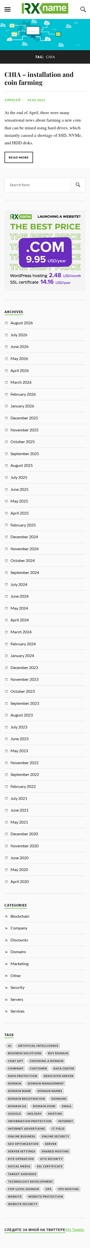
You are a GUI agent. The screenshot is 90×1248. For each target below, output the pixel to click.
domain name (19, 1090)
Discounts (19, 939)
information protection (30, 1121)
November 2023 (24, 679)
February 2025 (23, 525)
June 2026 (19, 346)
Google (14, 1113)
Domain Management (46, 1083)
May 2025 (19, 501)
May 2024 (19, 608)
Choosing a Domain (47, 1061)
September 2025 (24, 453)
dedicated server (59, 1075)
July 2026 (18, 334)
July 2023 (18, 726)
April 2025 (19, 513)
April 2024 (19, 619)
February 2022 (23, 786)
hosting (55, 1113)
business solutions (25, 1053)
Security (17, 987)
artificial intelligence (38, 1045)
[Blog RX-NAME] (45, 11)
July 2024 (18, 584)
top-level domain (23, 1189)
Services (17, 1011)
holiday (35, 1113)
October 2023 (22, 691)
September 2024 (24, 572)
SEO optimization (23, 1143)
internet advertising (26, 1128)
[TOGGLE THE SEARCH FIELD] (83, 9)
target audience (22, 1174)
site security (51, 1158)
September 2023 (24, 703)
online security (55, 1136)
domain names (50, 1090)
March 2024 (21, 631)
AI (10, 1045)
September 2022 (24, 774)
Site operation (21, 1158)
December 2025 (24, 417)
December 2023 (24, 667)
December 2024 (24, 536)
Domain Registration (26, 1098)
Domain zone (44, 1106)
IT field (58, 1128)
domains (59, 1098)
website (15, 1196)
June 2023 (19, 738)
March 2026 (21, 382)
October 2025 (22, 441)
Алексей (12, 100)
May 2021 (19, 822)
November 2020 (24, 845)
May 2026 (19, 358)
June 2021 (19, 810)
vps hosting (68, 1189)
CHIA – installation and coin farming (39, 78)
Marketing (19, 963)
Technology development (30, 1181)
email (67, 1106)
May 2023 (19, 750)
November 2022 (24, 762)
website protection (45, 1196)
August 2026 (21, 322)
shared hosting (55, 1151)
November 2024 (24, 548)
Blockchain (19, 916)
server (50, 1143)
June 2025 (19, 489)
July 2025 (18, 477)
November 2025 (24, 429)
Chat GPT (15, 1061)
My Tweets (75, 1229)
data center (64, 1068)
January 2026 (22, 405)
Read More (19, 157)
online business (21, 1136)
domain (14, 1083)
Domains (18, 951)
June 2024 (19, 596)
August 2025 (21, 465)
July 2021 (18, 798)
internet (65, 1121)
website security (23, 1204)
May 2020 (19, 869)
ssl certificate (50, 1166)
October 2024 (22, 560)
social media (19, 1166)
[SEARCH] (78, 185)
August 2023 (21, 715)
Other (15, 975)
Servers (16, 999)
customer (38, 1068)
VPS (49, 1189)
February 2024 (23, 643)
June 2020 (19, 857)
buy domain (58, 1053)
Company (18, 927)
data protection (22, 1075)
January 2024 (22, 655)
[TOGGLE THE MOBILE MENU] (7, 9)
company (16, 1068)
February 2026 (23, 394)
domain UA (17, 1106)
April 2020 (19, 881)
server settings (21, 1151)
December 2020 (24, 833)
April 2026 (19, 370)
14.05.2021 (36, 100)
